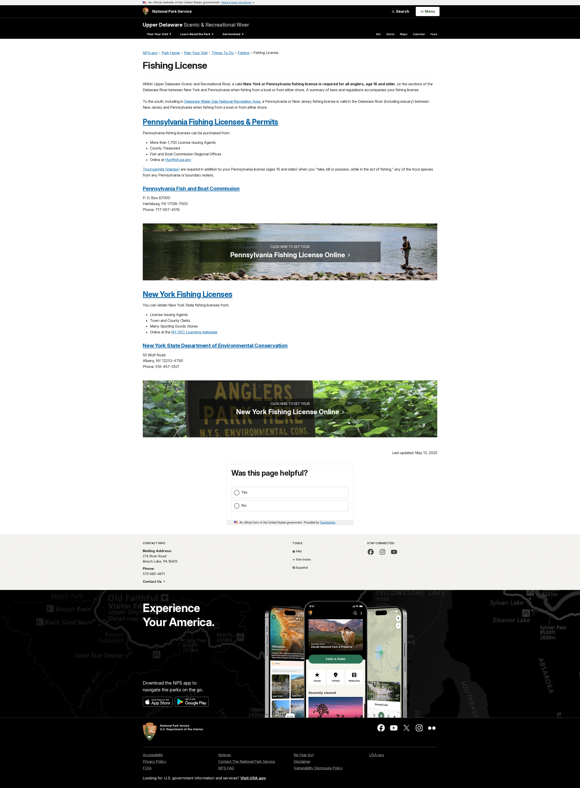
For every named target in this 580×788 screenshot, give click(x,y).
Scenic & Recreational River (196, 25)
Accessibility (153, 755)
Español (301, 567)
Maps (403, 34)
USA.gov (376, 755)
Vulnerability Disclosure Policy (318, 768)
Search (402, 11)
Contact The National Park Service (246, 761)
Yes (244, 492)
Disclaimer (302, 761)
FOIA (147, 768)
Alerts (390, 34)
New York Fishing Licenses (187, 294)
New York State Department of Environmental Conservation (215, 345)
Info (378, 34)
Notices (224, 755)
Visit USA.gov (253, 778)
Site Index (303, 559)
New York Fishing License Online (287, 412)
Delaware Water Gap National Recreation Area (222, 101)
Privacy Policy (154, 761)
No (243, 505)
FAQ (298, 551)
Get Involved (231, 34)
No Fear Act (304, 755)
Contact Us (153, 581)
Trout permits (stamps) (161, 169)
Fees (433, 34)
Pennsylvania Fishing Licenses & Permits (210, 121)
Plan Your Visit (157, 34)
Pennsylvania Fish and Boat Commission (191, 188)
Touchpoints (327, 522)
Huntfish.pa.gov (178, 159)
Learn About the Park (195, 34)
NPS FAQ (226, 768)
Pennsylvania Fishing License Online (287, 255)
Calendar (419, 34)
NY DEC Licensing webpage (194, 332)
